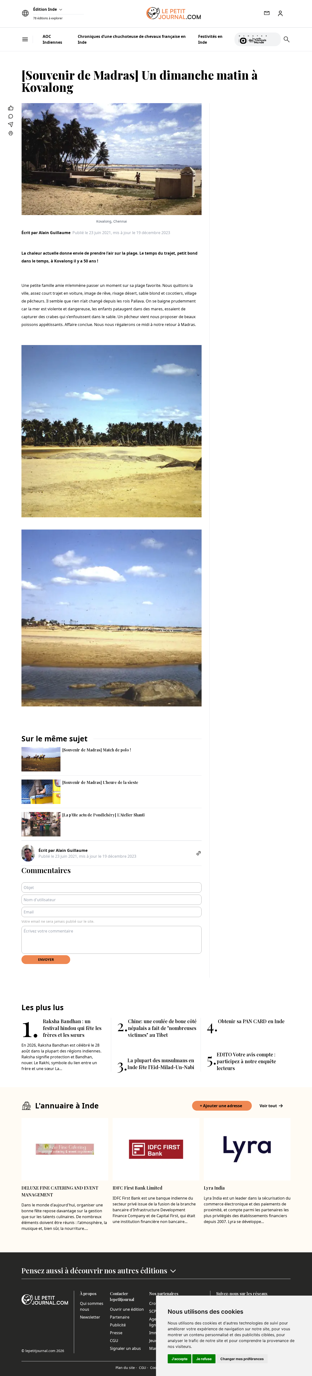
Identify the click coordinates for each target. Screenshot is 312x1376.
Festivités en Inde (210, 39)
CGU (114, 1340)
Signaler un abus (125, 1348)
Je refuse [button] (204, 1359)
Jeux (153, 1340)
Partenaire (119, 1317)
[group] (274, 38)
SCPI (153, 1311)
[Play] (274, 39)
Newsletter (90, 1317)
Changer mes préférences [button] (242, 1359)
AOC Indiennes (52, 39)
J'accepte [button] (179, 1359)
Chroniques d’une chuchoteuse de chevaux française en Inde (132, 39)
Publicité (118, 1325)
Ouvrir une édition (127, 1309)
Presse (116, 1332)
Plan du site (126, 1367)
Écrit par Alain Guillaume (45, 232)
